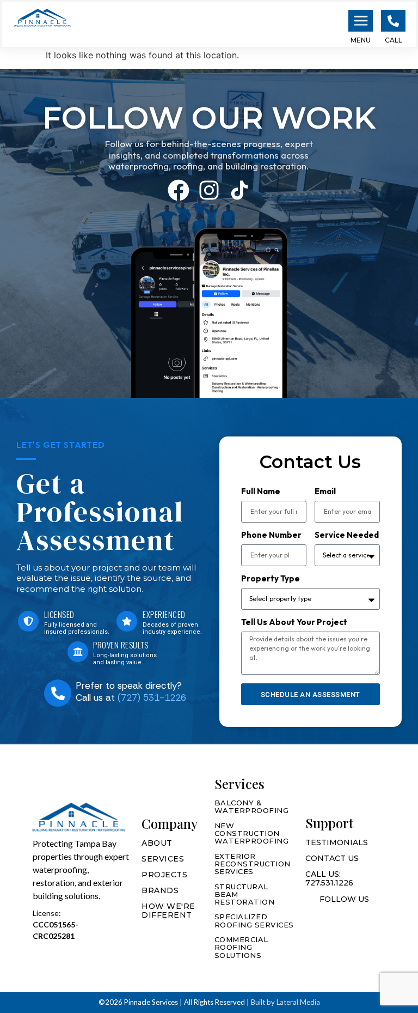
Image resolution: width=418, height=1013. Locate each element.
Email (325, 491)
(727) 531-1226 (152, 697)
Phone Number (271, 535)
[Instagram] (209, 190)
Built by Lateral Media (285, 1002)
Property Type (270, 579)
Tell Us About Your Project (294, 622)
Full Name (260, 491)
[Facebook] (178, 190)
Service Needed (347, 535)
